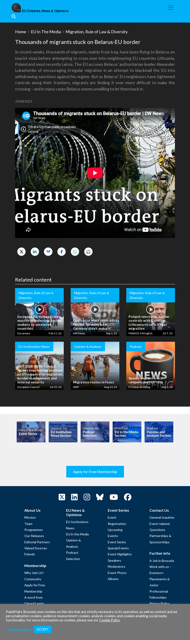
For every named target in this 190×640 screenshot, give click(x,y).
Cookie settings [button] (19, 629)
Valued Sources (35, 548)
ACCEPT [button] (43, 629)
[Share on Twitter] (21, 251)
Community (32, 579)
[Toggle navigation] (171, 7)
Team (28, 524)
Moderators (116, 566)
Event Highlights (120, 554)
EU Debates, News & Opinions (45, 11)
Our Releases (34, 536)
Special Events (118, 548)
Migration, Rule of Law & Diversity (97, 31)
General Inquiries (161, 517)
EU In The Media (46, 31)
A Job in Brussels (161, 561)
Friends (29, 554)
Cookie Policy (109, 620)
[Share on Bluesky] (48, 251)
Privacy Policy (159, 603)
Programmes (33, 530)
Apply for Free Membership (95, 471)
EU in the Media (77, 534)
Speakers (114, 560)
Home (20, 31)
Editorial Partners (37, 542)
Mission (30, 517)
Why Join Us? (34, 573)
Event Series (117, 542)
